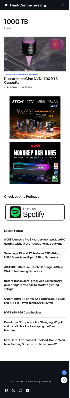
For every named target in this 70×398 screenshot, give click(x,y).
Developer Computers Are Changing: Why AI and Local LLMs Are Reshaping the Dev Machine (33, 326)
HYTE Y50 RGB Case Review (22, 312)
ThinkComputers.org (28, 5)
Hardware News (21, 75)
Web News (33, 75)
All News (9, 75)
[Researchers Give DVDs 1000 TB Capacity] (35, 54)
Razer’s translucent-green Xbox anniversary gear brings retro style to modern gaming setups (33, 285)
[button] (6, 5)
